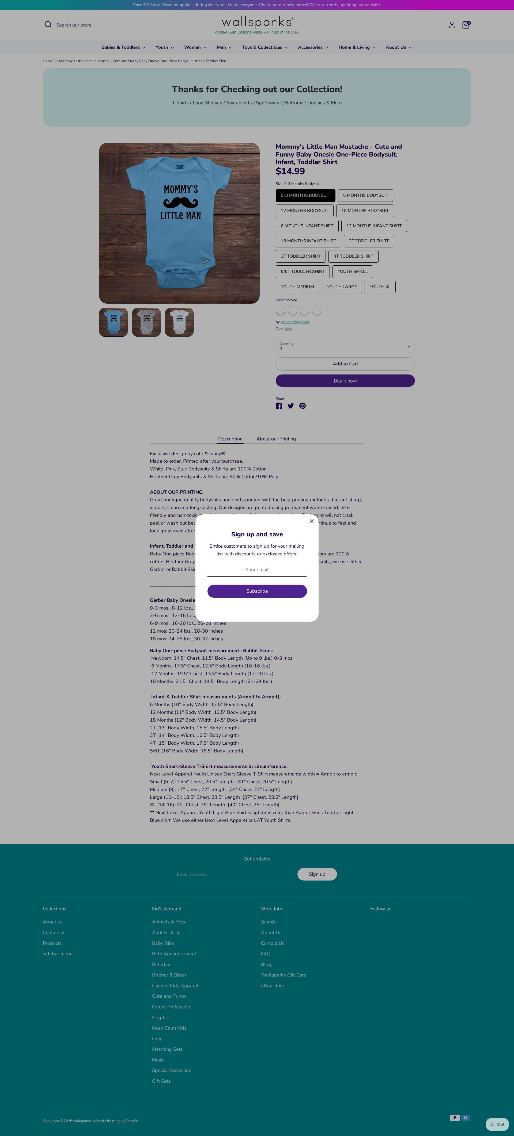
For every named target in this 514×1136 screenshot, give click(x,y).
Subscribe (257, 591)
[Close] (312, 521)
